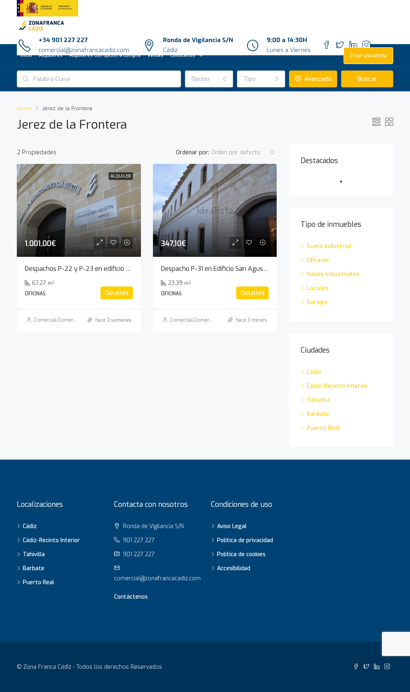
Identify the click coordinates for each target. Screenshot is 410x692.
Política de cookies (242, 554)
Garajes (317, 302)
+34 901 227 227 (63, 40)
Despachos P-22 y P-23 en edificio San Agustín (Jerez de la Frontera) (125, 268)
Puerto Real (323, 428)
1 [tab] (345, 182)
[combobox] (209, 79)
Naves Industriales (333, 274)
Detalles (117, 293)
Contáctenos (131, 597)
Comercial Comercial (57, 320)
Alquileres (50, 55)
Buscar (367, 79)
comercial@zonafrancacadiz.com (157, 578)
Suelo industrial (329, 246)
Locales (317, 288)
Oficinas (318, 260)
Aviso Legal (232, 526)
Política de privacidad (246, 540)
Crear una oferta (368, 55)
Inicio (26, 55)
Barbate (318, 414)
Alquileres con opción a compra (105, 55)
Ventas (155, 55)
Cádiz (314, 372)
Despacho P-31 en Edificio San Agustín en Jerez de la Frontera (250, 268)
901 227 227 (139, 540)
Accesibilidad (234, 568)
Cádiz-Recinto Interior (337, 386)
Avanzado (317, 79)
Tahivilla (318, 400)
